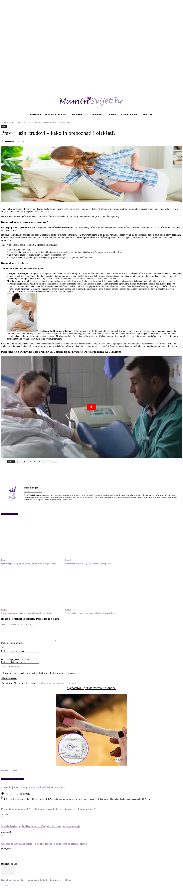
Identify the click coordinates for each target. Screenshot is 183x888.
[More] (80, 475)
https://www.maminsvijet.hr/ (33, 492)
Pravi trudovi (44, 462)
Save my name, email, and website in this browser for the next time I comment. (40, 673)
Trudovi (54, 462)
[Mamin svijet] (3, 141)
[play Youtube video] (91, 407)
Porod (29, 122)
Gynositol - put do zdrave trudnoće (91, 688)
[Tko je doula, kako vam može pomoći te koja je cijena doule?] (95, 589)
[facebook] (25, 504)
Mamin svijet (10, 141)
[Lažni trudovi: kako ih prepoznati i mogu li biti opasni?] (95, 540)
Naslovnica (5, 122)
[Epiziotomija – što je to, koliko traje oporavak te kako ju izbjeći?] (31, 540)
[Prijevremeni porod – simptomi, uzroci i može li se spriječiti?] (31, 589)
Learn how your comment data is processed (56, 683)
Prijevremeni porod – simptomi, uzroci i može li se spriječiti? (26, 613)
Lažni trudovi (22, 462)
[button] (178, 114)
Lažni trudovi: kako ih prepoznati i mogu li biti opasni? (88, 564)
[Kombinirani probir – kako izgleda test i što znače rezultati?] (8, 874)
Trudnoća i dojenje (18, 122)
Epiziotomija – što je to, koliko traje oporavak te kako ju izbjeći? (28, 564)
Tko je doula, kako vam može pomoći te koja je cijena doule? (90, 613)
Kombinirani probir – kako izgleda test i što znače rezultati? (36, 879)
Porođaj (33, 462)
